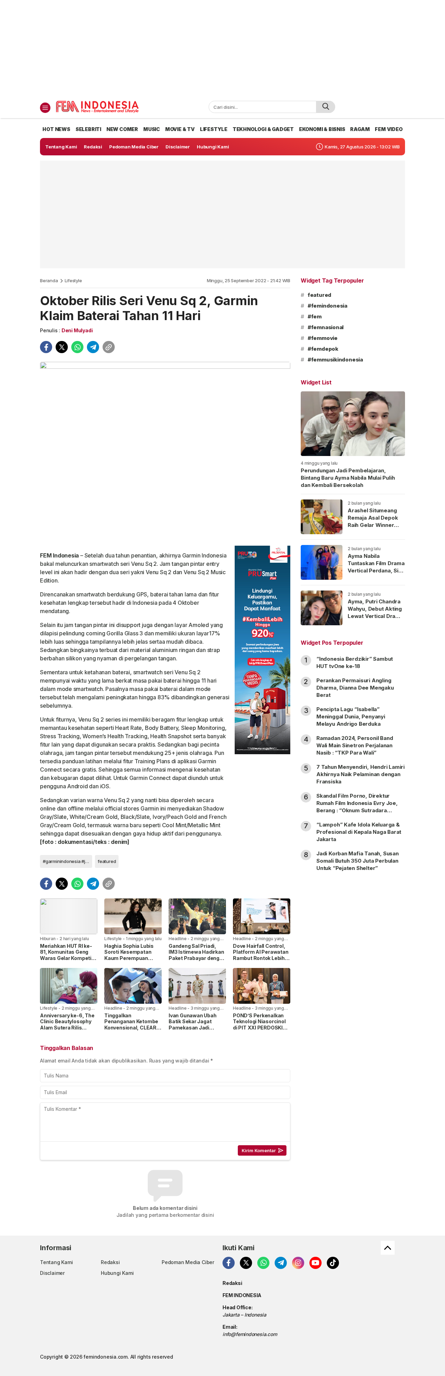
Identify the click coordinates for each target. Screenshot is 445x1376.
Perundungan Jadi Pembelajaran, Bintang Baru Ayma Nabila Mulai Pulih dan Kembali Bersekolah (348, 477)
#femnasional (325, 327)
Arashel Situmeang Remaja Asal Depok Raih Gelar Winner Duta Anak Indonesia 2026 (374, 525)
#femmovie (323, 338)
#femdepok (323, 348)
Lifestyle (73, 280)
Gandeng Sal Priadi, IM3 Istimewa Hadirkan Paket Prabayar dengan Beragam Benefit (197, 955)
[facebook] (46, 347)
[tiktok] (333, 1263)
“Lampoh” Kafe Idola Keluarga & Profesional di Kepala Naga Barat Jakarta (358, 831)
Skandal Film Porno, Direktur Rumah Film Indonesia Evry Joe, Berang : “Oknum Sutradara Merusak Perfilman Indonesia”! (357, 806)
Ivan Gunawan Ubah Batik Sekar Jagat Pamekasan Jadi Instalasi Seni (192, 1024)
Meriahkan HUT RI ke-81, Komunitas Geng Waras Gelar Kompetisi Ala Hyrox (68, 955)
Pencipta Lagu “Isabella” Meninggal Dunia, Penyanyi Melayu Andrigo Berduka (350, 716)
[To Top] (388, 1248)
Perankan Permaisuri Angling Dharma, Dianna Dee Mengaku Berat (355, 687)
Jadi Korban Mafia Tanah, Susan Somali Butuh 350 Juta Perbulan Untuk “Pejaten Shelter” (357, 860)
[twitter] (62, 347)
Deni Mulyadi (77, 330)
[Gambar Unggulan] (165, 451)
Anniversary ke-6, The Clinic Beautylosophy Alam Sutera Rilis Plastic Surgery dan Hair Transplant (67, 1027)
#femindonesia (327, 305)
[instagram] (298, 1263)
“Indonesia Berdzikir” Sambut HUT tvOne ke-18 (354, 662)
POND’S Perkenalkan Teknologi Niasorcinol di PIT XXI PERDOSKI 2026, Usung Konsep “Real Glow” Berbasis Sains (259, 1030)
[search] (325, 107)
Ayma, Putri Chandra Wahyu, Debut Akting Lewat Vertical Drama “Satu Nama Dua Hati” (375, 612)
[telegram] (93, 347)
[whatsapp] (77, 347)
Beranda (49, 280)
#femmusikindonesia (335, 359)
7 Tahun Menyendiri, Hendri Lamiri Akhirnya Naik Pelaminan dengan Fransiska (360, 774)
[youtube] (315, 1263)
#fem (315, 316)
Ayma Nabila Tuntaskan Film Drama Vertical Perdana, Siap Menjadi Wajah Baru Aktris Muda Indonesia (376, 574)
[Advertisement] (222, 48)
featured (107, 861)
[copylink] (109, 347)
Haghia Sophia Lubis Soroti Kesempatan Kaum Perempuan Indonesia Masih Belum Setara (132, 958)
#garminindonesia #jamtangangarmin (67, 861)
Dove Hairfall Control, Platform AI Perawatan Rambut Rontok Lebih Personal (261, 955)
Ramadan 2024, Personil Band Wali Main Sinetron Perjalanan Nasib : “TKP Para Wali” (354, 745)
